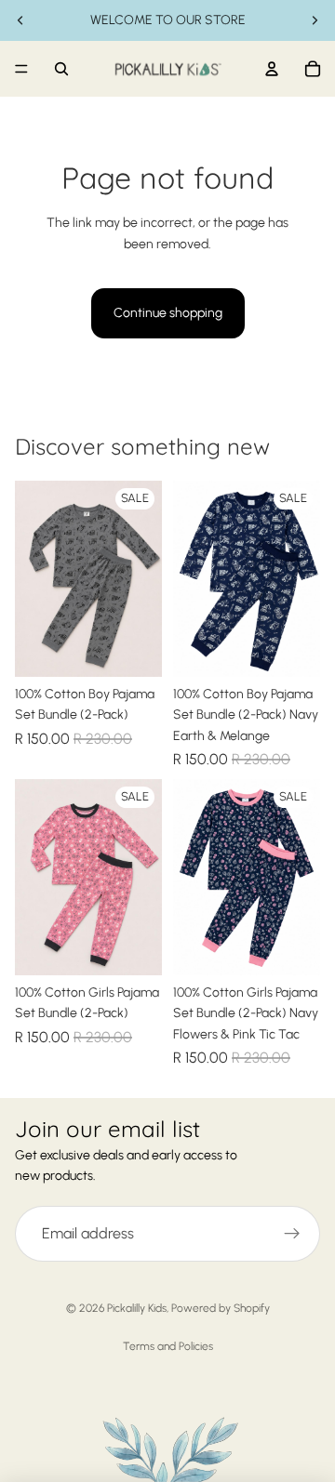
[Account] (271, 68)
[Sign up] (292, 1233)
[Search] (61, 68)
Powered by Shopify (220, 1308)
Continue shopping (168, 313)
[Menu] (21, 68)
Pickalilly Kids (137, 1308)
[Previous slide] (20, 20)
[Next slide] (314, 20)
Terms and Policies (168, 1346)
